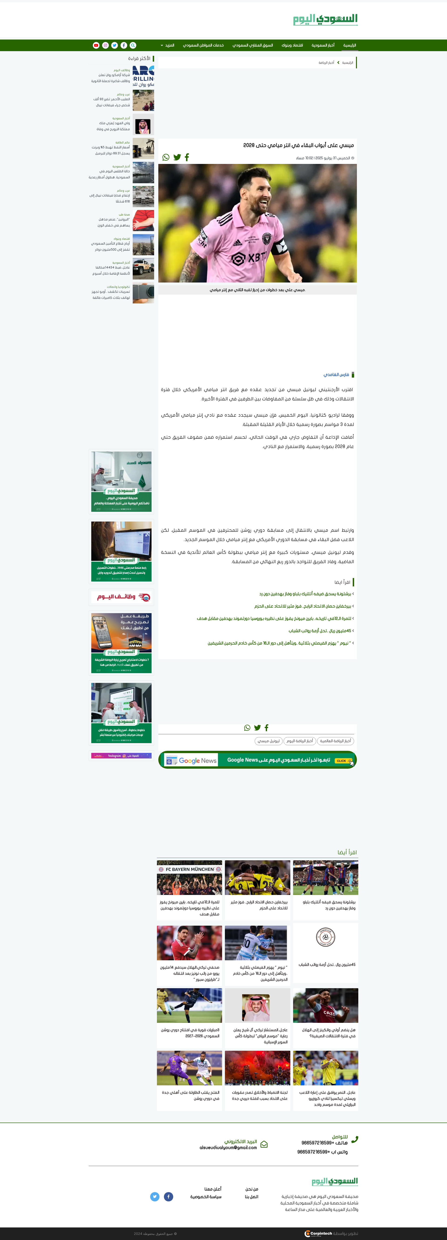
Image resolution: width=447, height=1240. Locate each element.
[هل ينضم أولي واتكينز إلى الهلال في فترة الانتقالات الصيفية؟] (325, 1005)
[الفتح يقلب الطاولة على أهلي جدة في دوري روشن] (189, 1068)
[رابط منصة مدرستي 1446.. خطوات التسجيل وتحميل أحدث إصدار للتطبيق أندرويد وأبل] (121, 551)
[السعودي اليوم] (326, 19)
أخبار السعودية (323, 45)
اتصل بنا (251, 1197)
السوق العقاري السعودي (253, 45)
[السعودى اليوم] (335, 1181)
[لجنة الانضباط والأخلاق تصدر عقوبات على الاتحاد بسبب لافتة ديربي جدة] (257, 1068)
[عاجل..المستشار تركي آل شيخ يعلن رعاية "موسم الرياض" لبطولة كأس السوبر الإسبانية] (257, 1005)
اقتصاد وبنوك (292, 45)
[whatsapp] (166, 157)
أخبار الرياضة (326, 62)
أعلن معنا (212, 1189)
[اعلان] (121, 755)
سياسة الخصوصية (205, 1197)
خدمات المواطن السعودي (203, 45)
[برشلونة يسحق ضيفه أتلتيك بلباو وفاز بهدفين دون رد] (325, 877)
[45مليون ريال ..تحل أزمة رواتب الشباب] (325, 940)
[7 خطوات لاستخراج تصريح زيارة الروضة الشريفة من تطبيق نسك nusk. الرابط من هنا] (121, 643)
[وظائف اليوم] (121, 597)
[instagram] (105, 45)
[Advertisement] (189, 19)
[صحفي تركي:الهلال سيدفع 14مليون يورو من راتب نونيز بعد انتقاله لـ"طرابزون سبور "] (189, 942)
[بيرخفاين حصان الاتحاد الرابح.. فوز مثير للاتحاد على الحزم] (257, 877)
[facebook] (123, 45)
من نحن (252, 1189)
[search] (132, 45)
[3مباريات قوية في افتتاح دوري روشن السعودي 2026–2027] (189, 1005)
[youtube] (96, 45)
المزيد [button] (169, 45)
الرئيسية (349, 45)
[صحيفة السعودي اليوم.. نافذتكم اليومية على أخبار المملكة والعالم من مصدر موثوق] (121, 481)
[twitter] (114, 45)
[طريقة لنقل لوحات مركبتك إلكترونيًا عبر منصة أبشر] (121, 713)
